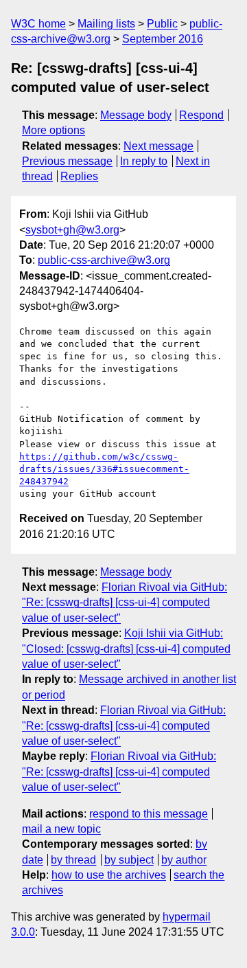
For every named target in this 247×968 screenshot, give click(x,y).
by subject (129, 860)
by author (184, 860)
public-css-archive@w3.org (104, 260)
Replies (79, 176)
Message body (136, 115)
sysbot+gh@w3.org (72, 230)
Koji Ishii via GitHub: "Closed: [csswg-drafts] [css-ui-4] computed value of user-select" (126, 648)
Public (162, 24)
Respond (201, 115)
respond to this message (148, 814)
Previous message (67, 161)
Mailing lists (106, 24)
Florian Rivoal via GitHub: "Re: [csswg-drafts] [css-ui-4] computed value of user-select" (124, 602)
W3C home (38, 24)
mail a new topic (61, 829)
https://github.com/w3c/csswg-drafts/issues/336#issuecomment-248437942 (104, 468)
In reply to (143, 161)
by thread (73, 860)
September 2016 (162, 39)
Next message (158, 146)
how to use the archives (108, 875)
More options (53, 130)
